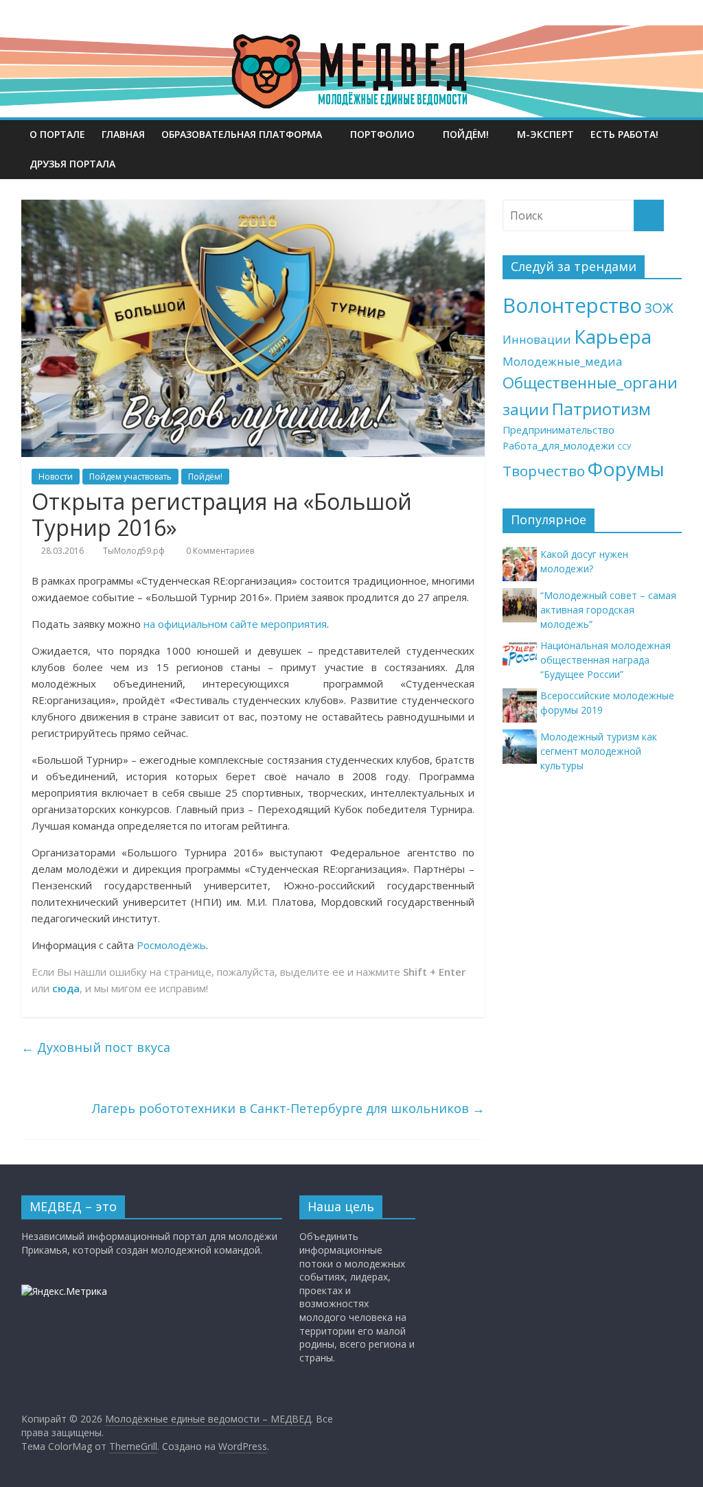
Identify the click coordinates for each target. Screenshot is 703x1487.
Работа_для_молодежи (558, 445)
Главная (123, 134)
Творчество (544, 470)
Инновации (537, 339)
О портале (57, 134)
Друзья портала (72, 163)
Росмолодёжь (171, 945)
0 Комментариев (219, 551)
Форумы (626, 469)
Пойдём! (466, 134)
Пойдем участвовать (130, 476)
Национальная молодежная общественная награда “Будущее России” (605, 660)
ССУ (624, 447)
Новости (55, 476)
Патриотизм (601, 408)
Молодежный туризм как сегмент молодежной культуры (598, 751)
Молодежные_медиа (563, 361)
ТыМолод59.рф (134, 551)
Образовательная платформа (241, 134)
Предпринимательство (558, 429)
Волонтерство (572, 305)
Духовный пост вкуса (95, 1047)
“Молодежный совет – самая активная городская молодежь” (608, 610)
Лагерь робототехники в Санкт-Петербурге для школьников (288, 1108)
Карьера (613, 336)
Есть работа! (624, 134)
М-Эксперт (545, 134)
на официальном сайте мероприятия (235, 624)
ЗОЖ (659, 308)
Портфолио (382, 134)
